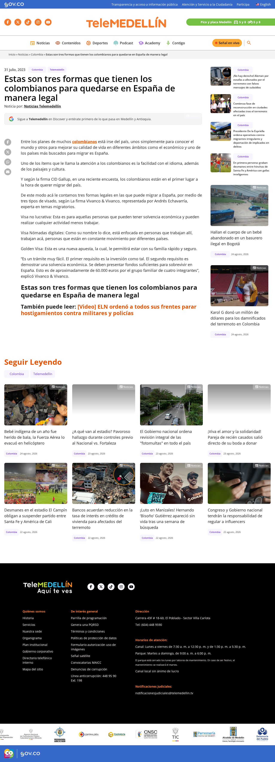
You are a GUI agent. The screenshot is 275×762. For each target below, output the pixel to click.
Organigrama (32, 638)
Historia (28, 618)
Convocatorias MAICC (86, 662)
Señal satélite (80, 656)
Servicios (29, 625)
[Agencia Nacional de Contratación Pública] (11, 734)
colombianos (84, 141)
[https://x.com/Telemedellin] (101, 586)
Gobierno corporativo (38, 651)
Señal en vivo (229, 43)
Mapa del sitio (33, 669)
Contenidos (68, 43)
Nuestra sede (32, 631)
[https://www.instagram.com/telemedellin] (121, 586)
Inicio (12, 54)
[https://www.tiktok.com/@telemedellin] (111, 586)
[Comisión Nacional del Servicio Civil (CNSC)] (127, 734)
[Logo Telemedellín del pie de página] (47, 587)
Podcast (123, 43)
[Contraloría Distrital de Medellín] (98, 734)
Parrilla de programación (89, 618)
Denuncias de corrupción (89, 669)
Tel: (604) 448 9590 (148, 625)
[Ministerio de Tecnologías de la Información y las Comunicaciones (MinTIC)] (156, 734)
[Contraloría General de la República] (69, 734)
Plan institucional (35, 645)
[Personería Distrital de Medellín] (185, 734)
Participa (243, 4)
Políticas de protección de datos (94, 638)
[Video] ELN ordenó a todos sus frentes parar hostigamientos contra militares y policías (108, 310)
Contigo (175, 43)
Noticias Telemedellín (42, 106)
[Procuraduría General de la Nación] (40, 734)
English (265, 4)
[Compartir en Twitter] (7, 152)
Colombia (37, 54)
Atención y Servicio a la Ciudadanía (207, 4)
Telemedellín (57, 69)
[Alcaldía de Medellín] (214, 734)
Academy (149, 43)
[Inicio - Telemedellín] (126, 22)
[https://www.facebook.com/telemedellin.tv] (90, 586)
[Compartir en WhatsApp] (7, 162)
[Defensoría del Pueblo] (242, 734)
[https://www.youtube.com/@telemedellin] (131, 586)
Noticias (40, 43)
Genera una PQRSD (85, 625)
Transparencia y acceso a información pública (145, 4)
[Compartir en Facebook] (7, 142)
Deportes (97, 43)
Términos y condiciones (88, 631)
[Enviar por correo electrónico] (7, 171)
